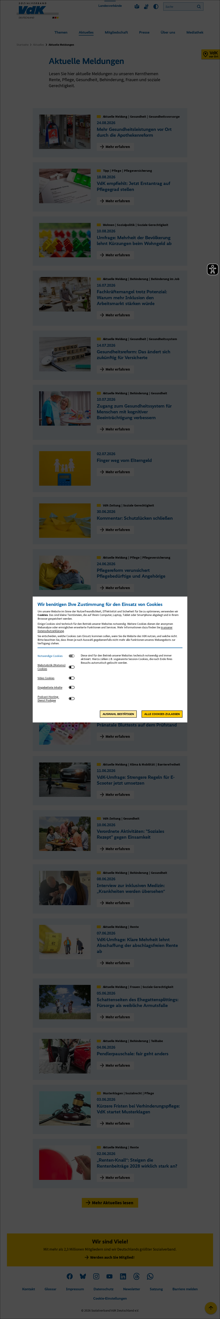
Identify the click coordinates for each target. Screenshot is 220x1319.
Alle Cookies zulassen (162, 714)
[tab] (53, 656)
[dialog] (110, 659)
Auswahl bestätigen (118, 714)
